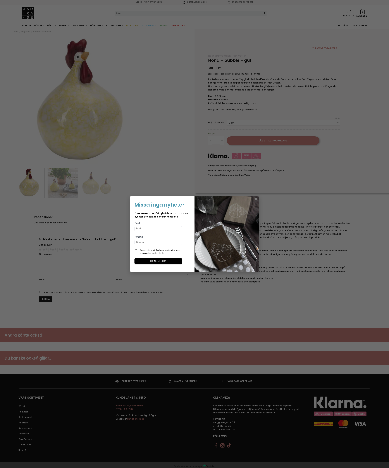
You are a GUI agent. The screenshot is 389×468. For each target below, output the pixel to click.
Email (137, 223)
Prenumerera (158, 261)
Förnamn (138, 237)
